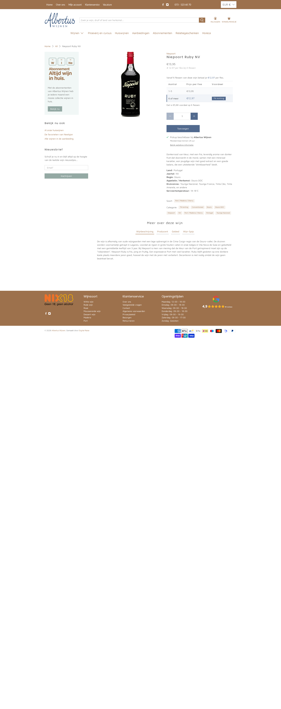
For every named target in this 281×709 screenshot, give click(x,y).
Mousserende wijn (92, 311)
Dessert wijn (89, 314)
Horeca (206, 33)
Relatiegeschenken (187, 33)
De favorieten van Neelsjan (59, 134)
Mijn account (75, 4)
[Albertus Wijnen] (60, 20)
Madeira (87, 317)
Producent (162, 231)
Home (49, 4)
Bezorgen (127, 317)
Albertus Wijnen (58, 330)
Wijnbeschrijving (144, 231)
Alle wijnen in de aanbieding (59, 138)
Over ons (60, 4)
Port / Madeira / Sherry (184, 201)
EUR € (227, 4)
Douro (209, 207)
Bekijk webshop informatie (182, 145)
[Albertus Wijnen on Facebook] (163, 4)
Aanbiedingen (140, 33)
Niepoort (171, 53)
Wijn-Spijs (188, 231)
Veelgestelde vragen (132, 304)
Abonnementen (162, 33)
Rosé (86, 308)
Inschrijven (66, 176)
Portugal (209, 213)
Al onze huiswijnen (54, 130)
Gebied (175, 231)
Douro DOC (219, 207)
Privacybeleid (129, 314)
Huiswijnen (122, 33)
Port (86, 320)
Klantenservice (92, 4)
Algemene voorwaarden (134, 311)
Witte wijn (88, 301)
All (56, 46)
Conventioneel (197, 207)
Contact (126, 308)
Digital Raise (84, 330)
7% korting (184, 207)
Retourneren (128, 320)
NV (180, 213)
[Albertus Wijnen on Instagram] (167, 4)
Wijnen (74, 33)
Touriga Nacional (223, 213)
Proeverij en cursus (100, 33)
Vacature (107, 4)
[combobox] (139, 20)
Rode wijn (88, 304)
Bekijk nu (55, 108)
